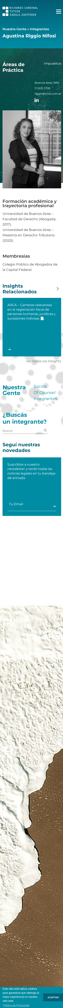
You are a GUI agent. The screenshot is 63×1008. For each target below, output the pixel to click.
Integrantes (39, 29)
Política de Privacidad (16, 1005)
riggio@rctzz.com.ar (48, 93)
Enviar (54, 506)
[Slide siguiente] (57, 289)
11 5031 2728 (42, 88)
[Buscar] (45, 430)
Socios (40, 386)
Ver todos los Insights (43, 361)
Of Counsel (44, 393)
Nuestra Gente (15, 29)
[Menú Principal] (58, 11)
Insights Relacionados (20, 289)
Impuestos (52, 63)
